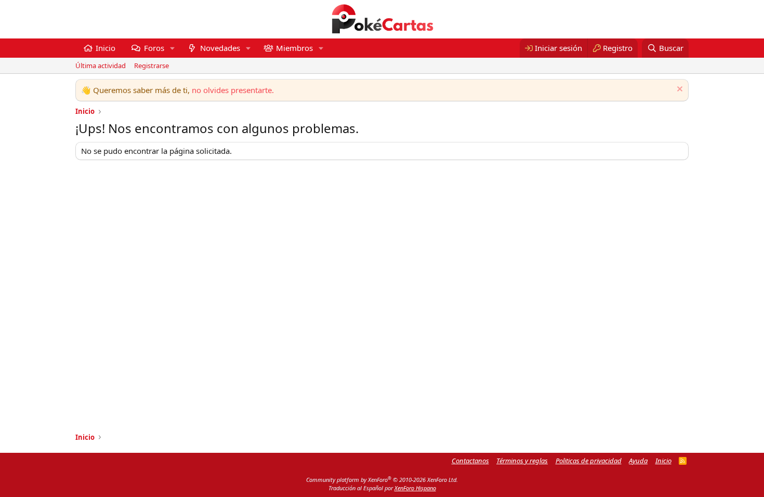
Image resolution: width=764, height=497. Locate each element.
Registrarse (151, 65)
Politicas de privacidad (589, 460)
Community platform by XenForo (382, 479)
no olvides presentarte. (233, 90)
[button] (172, 48)
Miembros (294, 48)
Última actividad (100, 65)
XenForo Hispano (415, 488)
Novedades (220, 48)
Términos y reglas (522, 460)
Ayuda (638, 460)
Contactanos (470, 460)
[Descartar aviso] (678, 90)
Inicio (105, 48)
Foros (154, 48)
